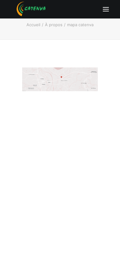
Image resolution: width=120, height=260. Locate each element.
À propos (53, 24)
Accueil (33, 24)
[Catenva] (31, 9)
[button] (106, 9)
